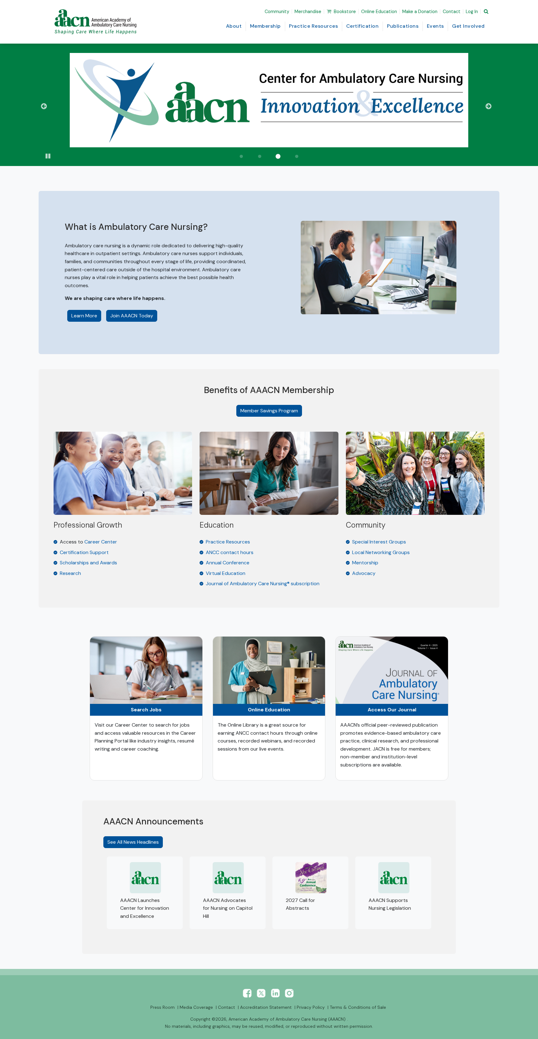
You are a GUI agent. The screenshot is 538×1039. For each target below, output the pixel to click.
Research (70, 573)
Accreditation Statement (266, 1007)
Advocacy (363, 573)
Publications (402, 26)
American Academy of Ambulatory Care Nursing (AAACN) (287, 1019)
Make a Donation (419, 11)
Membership (265, 26)
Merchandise (308, 11)
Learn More (86, 315)
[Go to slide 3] (278, 156)
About (234, 26)
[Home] (96, 21)
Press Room (162, 1007)
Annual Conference (227, 562)
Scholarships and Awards (88, 562)
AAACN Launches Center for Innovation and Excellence (144, 908)
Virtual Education (225, 573)
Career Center (100, 541)
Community (277, 11)
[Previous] (47, 106)
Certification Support (84, 552)
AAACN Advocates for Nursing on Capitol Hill (227, 908)
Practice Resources (313, 26)
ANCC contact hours (229, 552)
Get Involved (468, 26)
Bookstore (345, 11)
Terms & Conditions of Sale (358, 1007)
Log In (472, 11)
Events (435, 26)
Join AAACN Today (131, 315)
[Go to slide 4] (296, 156)
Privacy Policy (311, 1007)
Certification (362, 26)
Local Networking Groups (381, 552)
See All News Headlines (133, 842)
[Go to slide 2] (259, 156)
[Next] (491, 106)
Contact (451, 11)
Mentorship (365, 562)
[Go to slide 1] (241, 156)
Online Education (379, 11)
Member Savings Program (269, 410)
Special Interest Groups (379, 541)
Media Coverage (196, 1007)
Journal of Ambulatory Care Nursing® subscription (262, 583)
